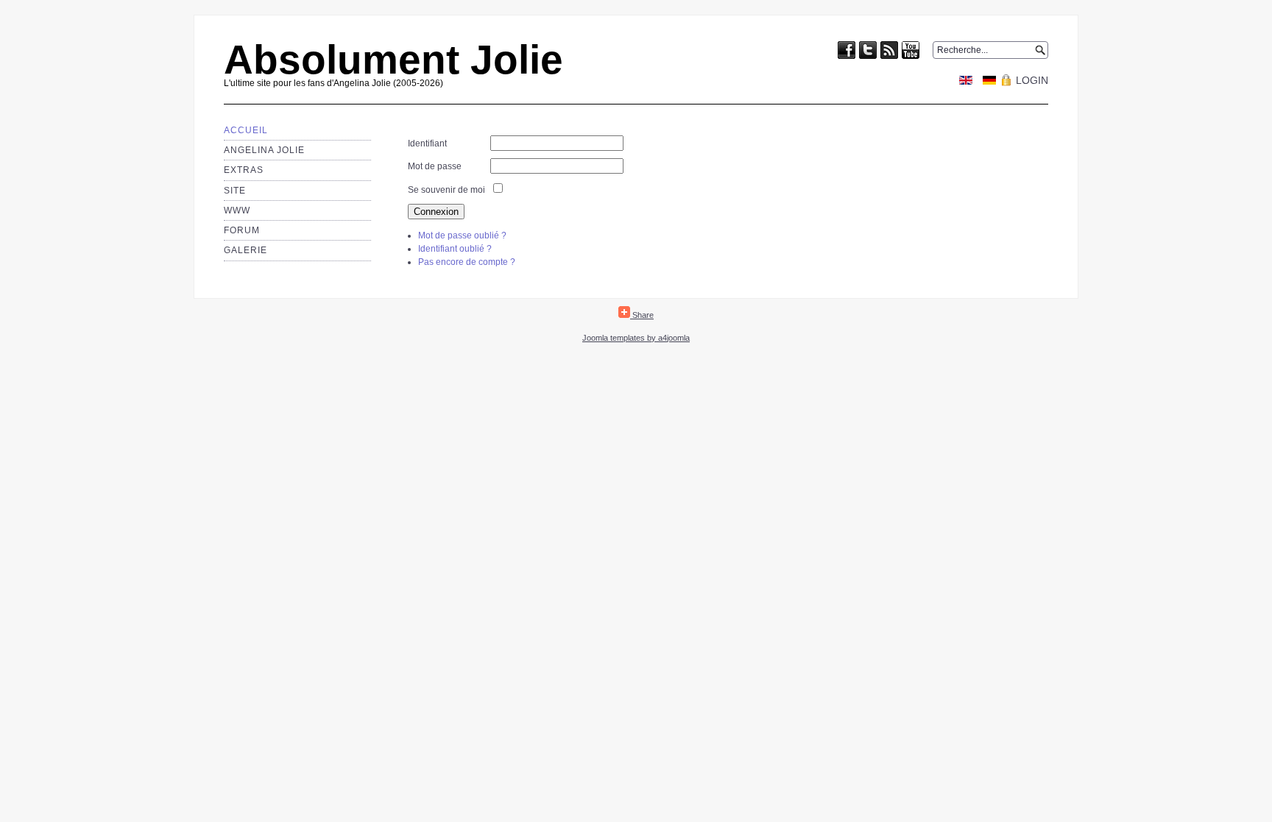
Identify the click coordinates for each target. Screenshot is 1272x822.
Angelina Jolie (264, 150)
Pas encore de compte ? (466, 262)
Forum (242, 230)
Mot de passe (435, 166)
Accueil (246, 130)
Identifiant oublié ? (455, 249)
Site (235, 190)
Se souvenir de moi (446, 190)
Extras (244, 170)
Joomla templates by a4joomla (636, 337)
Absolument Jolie (393, 59)
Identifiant (427, 143)
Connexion (436, 211)
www (237, 210)
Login (1032, 80)
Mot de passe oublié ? (462, 235)
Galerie (245, 250)
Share (642, 315)
